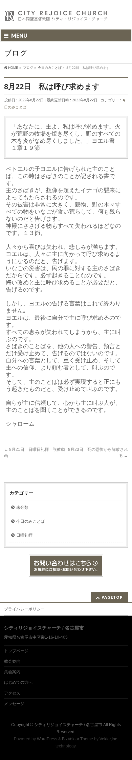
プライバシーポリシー (24, 609)
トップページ (16, 650)
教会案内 (12, 661)
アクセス (12, 693)
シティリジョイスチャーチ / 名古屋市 (68, 724)
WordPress (47, 739)
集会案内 (12, 671)
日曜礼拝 (24, 535)
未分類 (22, 507)
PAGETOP (112, 597)
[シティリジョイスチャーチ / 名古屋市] (56, 17)
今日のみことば (30, 521)
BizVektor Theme (77, 739)
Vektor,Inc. (109, 739)
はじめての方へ (18, 682)
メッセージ (14, 703)
